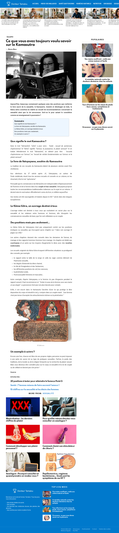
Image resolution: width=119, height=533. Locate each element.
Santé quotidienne (66, 4)
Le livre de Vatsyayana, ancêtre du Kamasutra (30, 126)
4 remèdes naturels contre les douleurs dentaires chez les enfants (63, 501)
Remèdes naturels (83, 4)
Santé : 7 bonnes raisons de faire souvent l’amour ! (34, 385)
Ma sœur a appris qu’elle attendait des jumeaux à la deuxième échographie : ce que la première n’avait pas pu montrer (96, 23)
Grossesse (107, 4)
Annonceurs (76, 529)
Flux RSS (75, 530)
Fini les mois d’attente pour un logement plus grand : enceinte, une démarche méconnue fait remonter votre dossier (53, 23)
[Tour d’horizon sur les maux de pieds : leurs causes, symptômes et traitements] (97, 93)
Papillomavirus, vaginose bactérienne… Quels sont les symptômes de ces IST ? (56, 476)
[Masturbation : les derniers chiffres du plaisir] (23, 406)
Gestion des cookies (105, 529)
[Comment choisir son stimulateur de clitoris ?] (59, 434)
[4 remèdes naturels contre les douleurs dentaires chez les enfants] (97, 70)
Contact (94, 529)
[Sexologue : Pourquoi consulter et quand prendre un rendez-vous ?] (23, 462)
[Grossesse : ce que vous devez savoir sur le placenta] (97, 118)
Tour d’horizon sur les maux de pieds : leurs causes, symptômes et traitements (97, 107)
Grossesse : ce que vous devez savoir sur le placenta (63, 516)
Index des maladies (49, 4)
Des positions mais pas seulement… (26, 131)
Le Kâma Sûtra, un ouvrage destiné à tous (28, 129)
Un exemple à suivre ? (21, 134)
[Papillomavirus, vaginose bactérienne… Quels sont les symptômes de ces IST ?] (59, 462)
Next (118, 19)
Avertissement (86, 529)
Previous (1, 19)
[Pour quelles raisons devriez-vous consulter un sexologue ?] (59, 406)
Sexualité (48, 393)
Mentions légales (66, 530)
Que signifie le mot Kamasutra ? (25, 124)
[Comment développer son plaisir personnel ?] (23, 434)
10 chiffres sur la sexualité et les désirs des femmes (34, 390)
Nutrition (97, 4)
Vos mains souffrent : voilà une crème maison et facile (63, 492)
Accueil (35, 4)
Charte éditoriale (66, 529)
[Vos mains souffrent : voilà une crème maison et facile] (97, 50)
